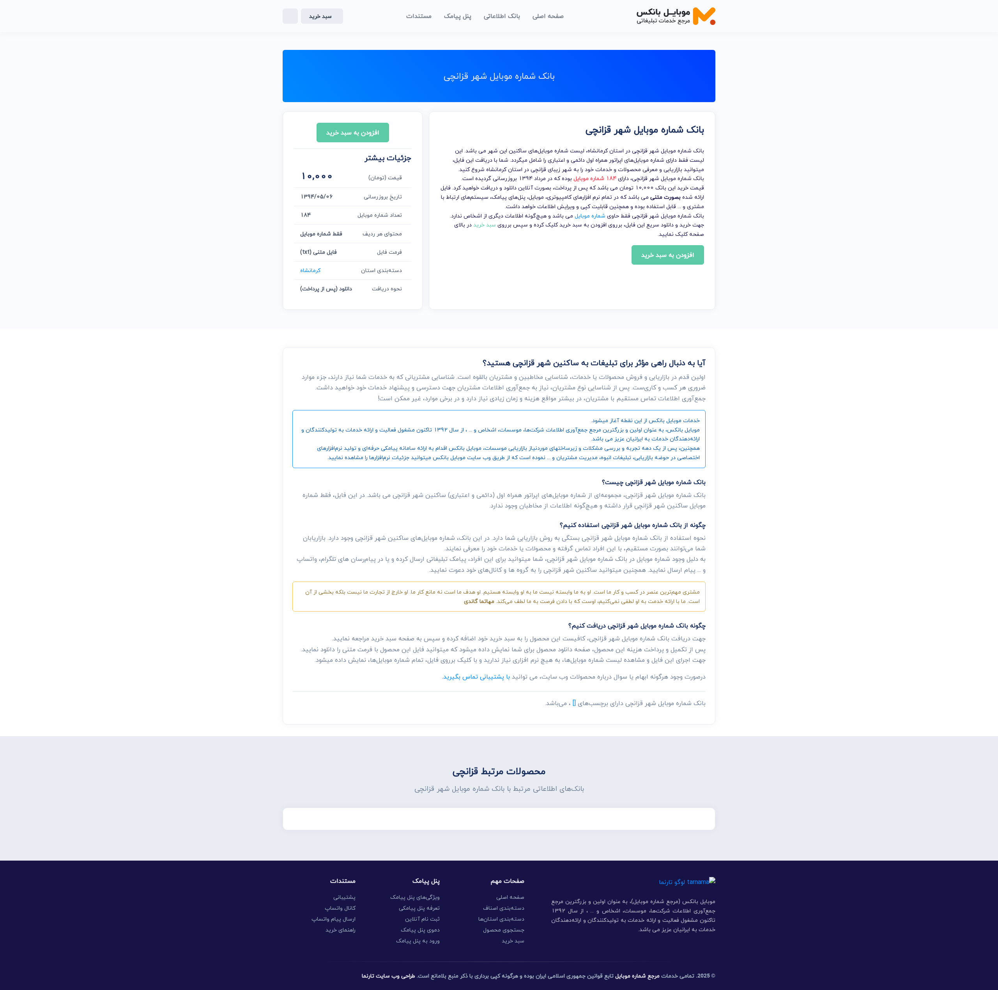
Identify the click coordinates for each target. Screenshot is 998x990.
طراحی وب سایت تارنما (388, 976)
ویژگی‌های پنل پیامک (415, 897)
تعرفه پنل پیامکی (419, 908)
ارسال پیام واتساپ (333, 919)
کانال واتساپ (340, 908)
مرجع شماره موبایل (637, 976)
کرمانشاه (310, 270)
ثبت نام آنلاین (422, 919)
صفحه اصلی (510, 897)
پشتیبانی (344, 897)
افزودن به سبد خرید (667, 254)
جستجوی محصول (503, 930)
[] (574, 703)
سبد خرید (320, 16)
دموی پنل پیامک (420, 930)
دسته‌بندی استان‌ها (501, 919)
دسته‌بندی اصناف (503, 908)
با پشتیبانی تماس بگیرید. (476, 676)
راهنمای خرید (341, 930)
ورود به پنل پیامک (418, 941)
